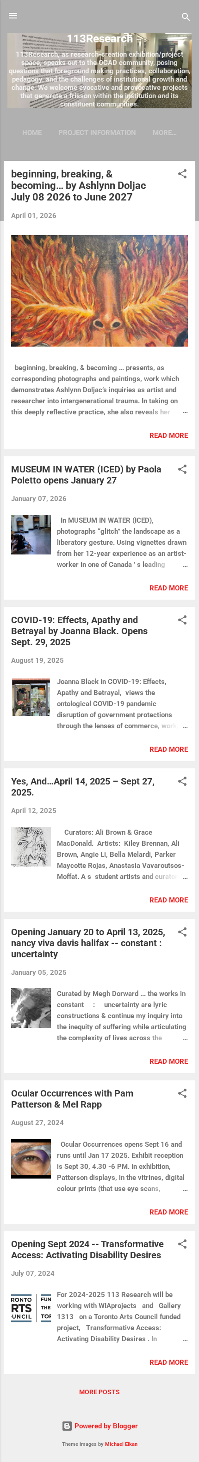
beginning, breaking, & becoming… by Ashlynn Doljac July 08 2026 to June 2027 (78, 185)
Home (32, 133)
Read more (168, 435)
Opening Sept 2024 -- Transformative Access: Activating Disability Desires (87, 1249)
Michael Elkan (121, 1444)
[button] (182, 175)
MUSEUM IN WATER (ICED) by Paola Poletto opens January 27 (86, 475)
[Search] (186, 19)
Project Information (97, 133)
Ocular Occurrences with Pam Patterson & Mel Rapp (72, 1099)
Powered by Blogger (105, 1426)
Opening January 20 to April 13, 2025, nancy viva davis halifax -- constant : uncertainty (88, 943)
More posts (99, 1392)
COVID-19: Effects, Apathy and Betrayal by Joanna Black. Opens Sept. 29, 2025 (79, 631)
